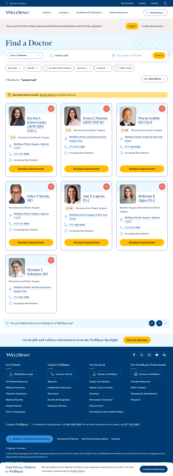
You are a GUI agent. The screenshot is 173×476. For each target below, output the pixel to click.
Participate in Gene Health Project (106, 411)
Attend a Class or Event (100, 387)
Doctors (46, 12)
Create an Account (152, 26)
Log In (132, 26)
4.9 (126, 130)
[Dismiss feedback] (166, 323)
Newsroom (53, 393)
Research (135, 399)
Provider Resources (140, 381)
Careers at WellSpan (149, 374)
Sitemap (115, 439)
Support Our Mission (99, 381)
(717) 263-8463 (133, 146)
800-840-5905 (73, 424)
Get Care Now (127, 3)
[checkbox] (46, 68)
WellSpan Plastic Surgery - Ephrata (31, 144)
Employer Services (57, 406)
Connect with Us (64, 374)
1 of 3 (17, 217)
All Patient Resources (17, 381)
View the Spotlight (137, 340)
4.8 (70, 208)
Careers (142, 3)
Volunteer (94, 393)
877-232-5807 (132, 424)
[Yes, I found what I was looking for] (152, 323)
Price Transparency (16, 411)
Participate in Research (101, 399)
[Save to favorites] (51, 108)
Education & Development (144, 393)
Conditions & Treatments (88, 12)
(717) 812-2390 (77, 146)
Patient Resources (118, 12)
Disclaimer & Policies (68, 439)
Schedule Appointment (31, 168)
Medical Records (14, 399)
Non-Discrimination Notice (95, 439)
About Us (52, 381)
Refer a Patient (138, 387)
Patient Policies (13, 406)
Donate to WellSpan (107, 374)
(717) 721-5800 (21, 154)
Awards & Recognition (59, 399)
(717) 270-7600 (132, 227)
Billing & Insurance (15, 387)
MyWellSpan (156, 12)
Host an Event (96, 406)
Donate (154, 3)
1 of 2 (17, 148)
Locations (63, 12)
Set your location (47, 95)
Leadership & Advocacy (59, 387)
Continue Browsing (153, 469)
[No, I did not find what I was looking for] (159, 323)
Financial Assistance (16, 393)
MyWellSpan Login (23, 374)
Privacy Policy (77, 471)
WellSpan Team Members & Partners (31, 439)
